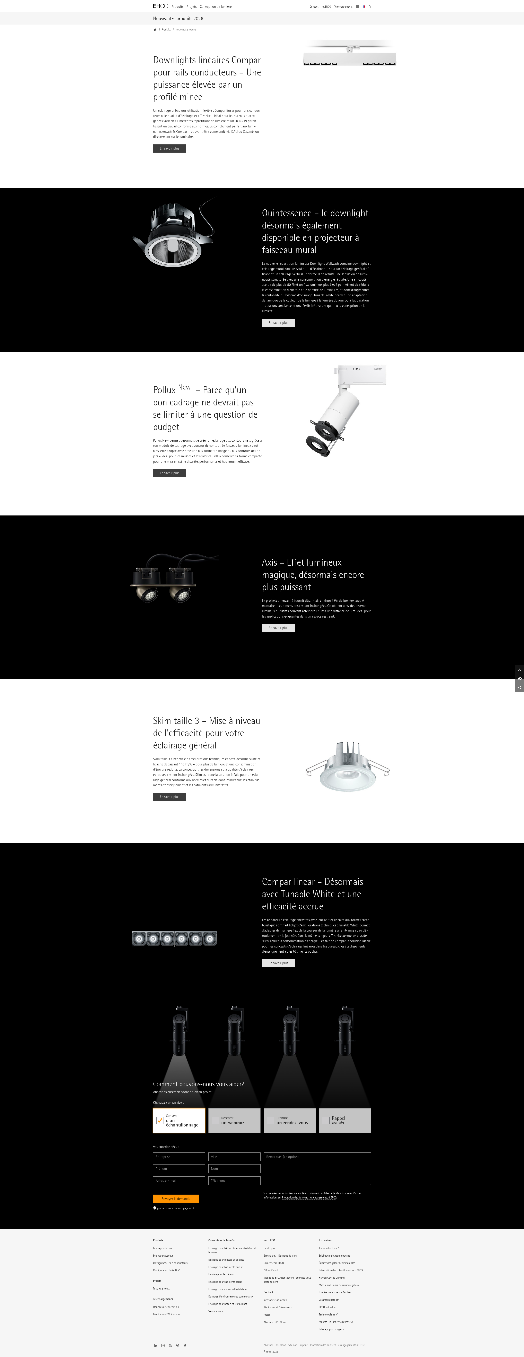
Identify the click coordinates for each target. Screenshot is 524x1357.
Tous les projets (161, 1288)
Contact (314, 6)
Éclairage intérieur (163, 1248)
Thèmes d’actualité (329, 1248)
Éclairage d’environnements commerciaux (230, 1296)
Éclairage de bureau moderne (334, 1255)
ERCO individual (327, 1307)
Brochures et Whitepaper (166, 1314)
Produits (177, 7)
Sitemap (292, 1345)
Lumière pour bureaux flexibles (335, 1292)
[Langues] (364, 7)
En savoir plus (169, 148)
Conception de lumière (216, 7)
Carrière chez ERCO (274, 1263)
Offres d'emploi (272, 1270)
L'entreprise (270, 1248)
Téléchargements (343, 6)
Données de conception (166, 1307)
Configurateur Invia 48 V (166, 1270)
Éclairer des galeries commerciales (337, 1263)
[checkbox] (179, 1120)
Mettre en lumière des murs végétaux (339, 1285)
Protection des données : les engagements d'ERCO (309, 1197)
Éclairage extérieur (163, 1255)
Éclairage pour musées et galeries (226, 1259)
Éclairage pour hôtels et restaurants (227, 1304)
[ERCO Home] (160, 6)
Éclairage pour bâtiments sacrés (225, 1282)
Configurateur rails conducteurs (170, 1263)
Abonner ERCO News (275, 1322)
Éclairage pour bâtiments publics (225, 1267)
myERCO (326, 6)
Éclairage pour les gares (331, 1329)
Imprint (304, 1345)
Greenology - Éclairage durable (280, 1255)
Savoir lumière (216, 1311)
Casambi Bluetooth (329, 1300)
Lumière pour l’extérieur (221, 1274)
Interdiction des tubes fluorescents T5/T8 (341, 1270)
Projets (191, 7)
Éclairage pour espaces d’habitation (227, 1289)
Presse (267, 1314)
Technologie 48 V (328, 1314)
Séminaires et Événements (278, 1307)
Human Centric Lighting (332, 1277)
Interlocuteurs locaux (275, 1300)
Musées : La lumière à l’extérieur (336, 1322)
